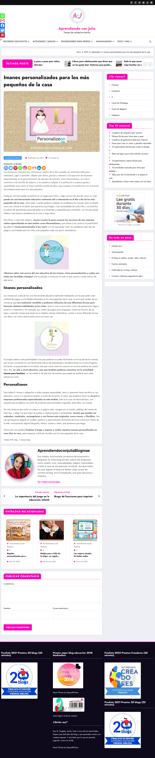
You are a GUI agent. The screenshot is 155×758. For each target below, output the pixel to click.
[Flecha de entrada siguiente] (99, 496)
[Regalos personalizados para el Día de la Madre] (18, 530)
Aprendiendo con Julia (76, 28)
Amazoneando (117, 252)
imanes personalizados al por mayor (30, 226)
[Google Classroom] (29, 168)
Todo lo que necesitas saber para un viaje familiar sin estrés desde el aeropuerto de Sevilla (131, 63)
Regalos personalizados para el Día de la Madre (16, 555)
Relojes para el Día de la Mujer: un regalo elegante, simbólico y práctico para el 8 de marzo (50, 555)
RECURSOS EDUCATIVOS (15, 41)
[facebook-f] (131, 2)
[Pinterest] (15, 168)
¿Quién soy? (117, 246)
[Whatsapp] (20, 168)
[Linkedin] (39, 168)
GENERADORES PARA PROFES (75, 41)
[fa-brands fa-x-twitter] (135, 2)
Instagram (115, 115)
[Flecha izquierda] (145, 64)
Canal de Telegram (119, 109)
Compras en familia (12, 158)
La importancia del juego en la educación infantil (32, 498)
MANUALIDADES (104, 41)
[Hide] (1, 40)
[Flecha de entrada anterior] (4, 496)
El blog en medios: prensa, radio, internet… (129, 258)
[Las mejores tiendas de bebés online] (85, 530)
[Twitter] (11, 168)
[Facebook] (6, 168)
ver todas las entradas (49, 482)
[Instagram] (25, 168)
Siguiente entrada (62, 492)
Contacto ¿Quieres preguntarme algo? (127, 276)
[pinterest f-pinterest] (143, 2)
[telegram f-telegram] (151, 2)
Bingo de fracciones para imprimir (73, 496)
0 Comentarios (53, 158)
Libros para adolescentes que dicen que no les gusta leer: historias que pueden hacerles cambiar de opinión (81, 63)
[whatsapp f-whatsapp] (147, 2)
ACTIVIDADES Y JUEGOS (44, 41)
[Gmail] (34, 168)
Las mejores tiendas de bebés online (82, 555)
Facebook (116, 91)
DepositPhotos (72, 692)
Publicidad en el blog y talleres (124, 270)
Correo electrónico (60, 608)
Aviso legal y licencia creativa (65, 715)
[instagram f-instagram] (139, 2)
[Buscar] (150, 42)
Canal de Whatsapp (120, 103)
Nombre (7, 608)
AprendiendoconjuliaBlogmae (64, 450)
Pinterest (115, 85)
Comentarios (9, 583)
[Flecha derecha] (150, 64)
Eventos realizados (119, 264)
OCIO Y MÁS (123, 41)
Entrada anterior (42, 492)
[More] (44, 168)
